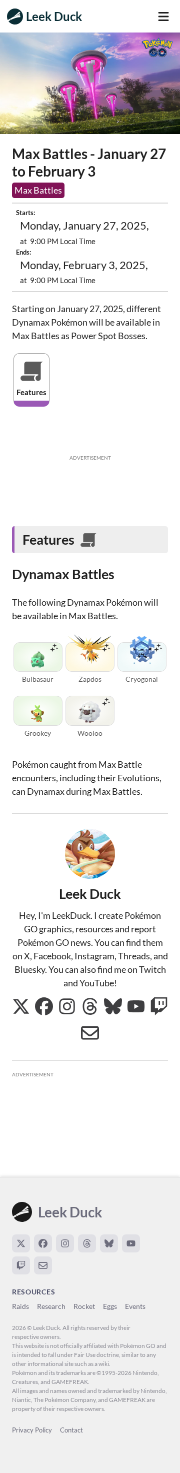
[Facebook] (43, 1243)
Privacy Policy (32, 1430)
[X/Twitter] (21, 1243)
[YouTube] (131, 1243)
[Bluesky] (109, 1243)
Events (135, 1306)
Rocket (84, 1306)
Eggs (110, 1306)
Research (51, 1306)
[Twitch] (21, 1265)
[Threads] (87, 1243)
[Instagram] (65, 1243)
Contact (71, 1430)
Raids (20, 1306)
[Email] (43, 1265)
